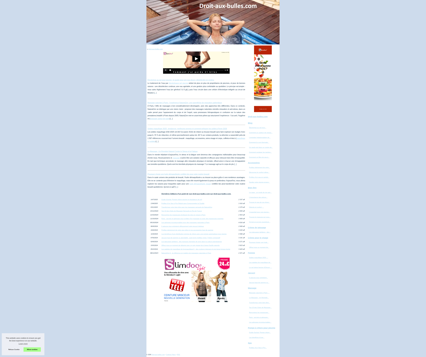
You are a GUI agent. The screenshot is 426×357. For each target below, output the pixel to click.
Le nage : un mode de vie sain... (260, 192)
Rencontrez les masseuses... (259, 312)
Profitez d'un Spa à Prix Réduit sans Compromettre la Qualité (182, 203)
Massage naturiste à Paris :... (259, 293)
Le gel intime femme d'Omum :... (260, 267)
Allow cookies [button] (32, 349)
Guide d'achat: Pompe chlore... (260, 332)
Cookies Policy (171, 354)
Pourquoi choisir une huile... (259, 242)
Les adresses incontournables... (260, 322)
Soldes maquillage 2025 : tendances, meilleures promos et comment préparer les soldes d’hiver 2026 (187, 129)
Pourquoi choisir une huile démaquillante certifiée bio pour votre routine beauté (178, 174)
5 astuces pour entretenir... (258, 278)
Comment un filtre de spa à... (259, 157)
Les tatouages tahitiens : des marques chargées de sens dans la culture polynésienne (191, 241)
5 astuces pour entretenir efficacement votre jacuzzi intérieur (182, 226)
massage (176, 158)
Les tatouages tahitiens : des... (260, 232)
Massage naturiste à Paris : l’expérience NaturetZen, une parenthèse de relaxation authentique (185, 103)
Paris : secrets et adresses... (259, 317)
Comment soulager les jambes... (260, 152)
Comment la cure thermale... (259, 142)
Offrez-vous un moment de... (259, 247)
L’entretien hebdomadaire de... (260, 137)
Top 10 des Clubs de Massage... (260, 307)
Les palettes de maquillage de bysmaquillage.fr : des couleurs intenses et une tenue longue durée (195, 249)
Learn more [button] (23, 344)
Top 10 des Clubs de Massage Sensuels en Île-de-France (181, 211)
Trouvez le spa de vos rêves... (259, 202)
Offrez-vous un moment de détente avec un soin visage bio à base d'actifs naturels (190, 245)
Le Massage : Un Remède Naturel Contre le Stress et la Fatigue (173, 151)
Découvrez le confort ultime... (259, 172)
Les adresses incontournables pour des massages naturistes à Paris (185, 222)
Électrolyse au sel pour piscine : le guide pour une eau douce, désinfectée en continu (181, 80)
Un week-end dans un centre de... (261, 147)
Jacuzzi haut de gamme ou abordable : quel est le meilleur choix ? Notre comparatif (190, 237)
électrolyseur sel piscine (178, 83)
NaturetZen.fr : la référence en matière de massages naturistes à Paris (186, 253)
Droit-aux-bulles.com (158, 354)
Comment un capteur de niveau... (261, 133)
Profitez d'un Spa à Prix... (258, 348)
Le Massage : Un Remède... (259, 298)
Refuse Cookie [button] (14, 349)
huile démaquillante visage (200, 184)
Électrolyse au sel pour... (257, 128)
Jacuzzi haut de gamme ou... (259, 282)
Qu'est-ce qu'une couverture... (259, 222)
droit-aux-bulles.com (155, 49)
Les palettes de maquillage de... (260, 262)
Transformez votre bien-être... (259, 303)
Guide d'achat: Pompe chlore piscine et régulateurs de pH (181, 199)
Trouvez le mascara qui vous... (260, 217)
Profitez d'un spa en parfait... (259, 177)
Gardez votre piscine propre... (259, 182)
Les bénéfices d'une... (256, 337)
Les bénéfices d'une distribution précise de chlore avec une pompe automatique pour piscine (194, 234)
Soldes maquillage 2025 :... (258, 257)
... (155, 93)
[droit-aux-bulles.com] (213, 22)
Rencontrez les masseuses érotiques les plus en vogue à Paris (183, 215)
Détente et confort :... (256, 207)
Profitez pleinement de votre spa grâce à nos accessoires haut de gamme (187, 230)
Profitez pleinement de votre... (259, 167)
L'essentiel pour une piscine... (259, 212)
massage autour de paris (159, 119)
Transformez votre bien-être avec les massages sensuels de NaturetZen (186, 207)
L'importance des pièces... (258, 197)
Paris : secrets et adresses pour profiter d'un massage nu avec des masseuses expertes (192, 218)
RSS (178, 354)
